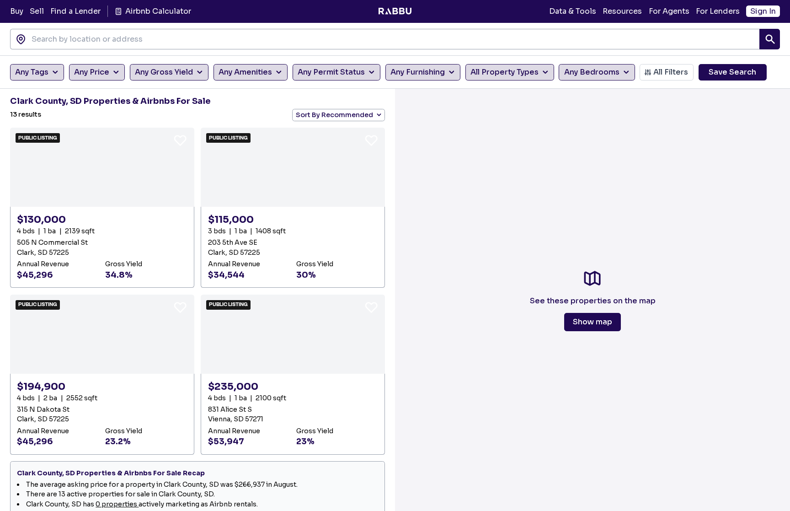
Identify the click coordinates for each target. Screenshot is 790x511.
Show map (592, 322)
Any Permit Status (331, 72)
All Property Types (504, 72)
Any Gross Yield (164, 72)
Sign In (763, 11)
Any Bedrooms (591, 72)
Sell (37, 11)
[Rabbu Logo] (394, 11)
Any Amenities (245, 72)
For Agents (669, 11)
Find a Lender (75, 11)
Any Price (91, 72)
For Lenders (718, 11)
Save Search (732, 72)
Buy (16, 11)
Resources (622, 11)
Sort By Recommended (334, 115)
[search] (769, 39)
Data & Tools (572, 11)
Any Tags (31, 72)
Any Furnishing (417, 72)
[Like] (180, 140)
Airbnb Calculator (158, 11)
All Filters (670, 72)
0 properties (117, 504)
